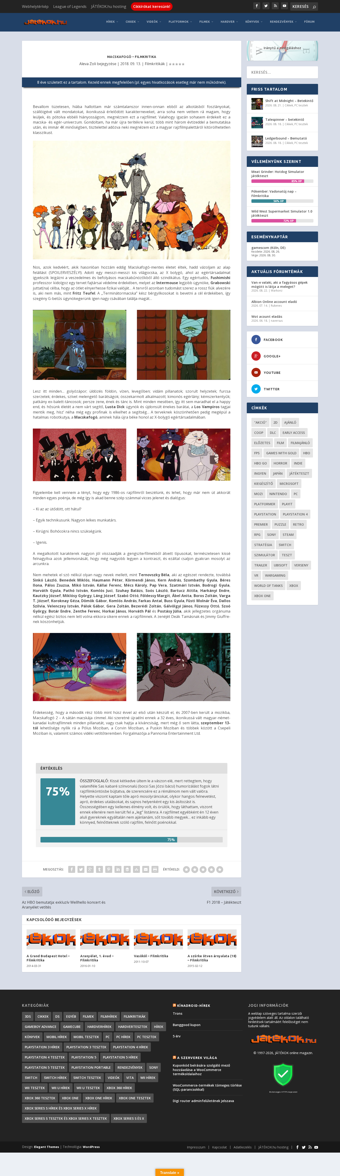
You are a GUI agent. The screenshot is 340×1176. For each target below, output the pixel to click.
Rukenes (276, 306)
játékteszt (299, 473)
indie (298, 463)
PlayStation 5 (83, 1057)
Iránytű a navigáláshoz (282, 48)
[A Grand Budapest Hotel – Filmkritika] (51, 939)
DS (57, 1016)
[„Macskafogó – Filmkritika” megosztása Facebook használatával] (71, 869)
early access (294, 432)
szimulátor (264, 555)
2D (275, 422)
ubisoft (280, 565)
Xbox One (262, 596)
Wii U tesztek (88, 1088)
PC (296, 494)
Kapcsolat (219, 1147)
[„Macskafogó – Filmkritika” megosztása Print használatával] (155, 869)
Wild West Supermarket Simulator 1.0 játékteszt (281, 213)
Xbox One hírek (98, 1098)
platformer (264, 504)
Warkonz (276, 290)
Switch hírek (55, 1077)
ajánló (290, 422)
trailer (260, 565)
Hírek (110, 21)
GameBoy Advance (40, 1026)
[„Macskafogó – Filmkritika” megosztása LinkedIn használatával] (118, 869)
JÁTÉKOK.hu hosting (108, 6)
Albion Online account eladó (274, 301)
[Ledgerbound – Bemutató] (257, 141)
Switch (285, 545)
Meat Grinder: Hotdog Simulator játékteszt (277, 173)
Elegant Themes (46, 1147)
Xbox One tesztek (135, 1098)
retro (298, 524)
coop (258, 432)
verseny (301, 565)
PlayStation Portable (91, 1067)
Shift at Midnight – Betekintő (289, 101)
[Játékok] (283, 1043)
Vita (130, 1077)
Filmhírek (109, 1016)
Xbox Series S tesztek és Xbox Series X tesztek (66, 1118)
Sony (271, 534)
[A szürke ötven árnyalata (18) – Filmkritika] (212, 939)
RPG (257, 534)
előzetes (262, 443)
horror (280, 463)
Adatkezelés (243, 1147)
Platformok (179, 21)
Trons (177, 1013)
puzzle (280, 524)
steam (288, 534)
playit (287, 504)
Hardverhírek (99, 1026)
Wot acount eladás (266, 316)
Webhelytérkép (35, 6)
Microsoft (289, 483)
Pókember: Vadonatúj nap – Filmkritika (274, 193)
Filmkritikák (155, 63)
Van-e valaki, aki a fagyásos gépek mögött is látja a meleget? (279, 284)
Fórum (309, 21)
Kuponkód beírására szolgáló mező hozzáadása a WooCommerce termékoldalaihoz (201, 1069)
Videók (152, 21)
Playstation (265, 514)
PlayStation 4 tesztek (45, 1057)
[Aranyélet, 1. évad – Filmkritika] (104, 939)
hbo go (260, 463)
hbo (306, 453)
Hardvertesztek (132, 1026)
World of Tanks (268, 585)
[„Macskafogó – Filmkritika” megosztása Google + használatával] (90, 869)
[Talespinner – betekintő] (257, 122)
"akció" (260, 422)
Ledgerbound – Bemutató (286, 138)
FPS (257, 453)
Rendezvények (281, 21)
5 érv (176, 1036)
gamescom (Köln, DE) (268, 247)
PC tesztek (301, 105)
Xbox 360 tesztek (40, 1098)
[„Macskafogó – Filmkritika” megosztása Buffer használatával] (127, 869)
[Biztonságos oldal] (283, 1087)
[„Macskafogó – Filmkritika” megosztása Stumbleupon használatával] (136, 869)
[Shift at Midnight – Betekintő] (257, 104)
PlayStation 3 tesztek (86, 1047)
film (280, 443)
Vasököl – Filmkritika (151, 956)
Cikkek (131, 21)
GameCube (72, 1026)
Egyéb (71, 1016)
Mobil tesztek (86, 1037)
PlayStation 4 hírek (130, 1047)
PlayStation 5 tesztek (45, 1067)
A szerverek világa (197, 1058)
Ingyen (260, 473)
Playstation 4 (295, 514)
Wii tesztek (35, 1088)
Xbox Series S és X (129, 1118)
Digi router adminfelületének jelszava (203, 1101)
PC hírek (123, 1037)
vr (256, 575)
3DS (28, 1016)
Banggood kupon (187, 1025)
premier (261, 524)
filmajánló (300, 443)
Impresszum (196, 1147)
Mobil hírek (56, 1037)
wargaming (275, 575)
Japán (278, 473)
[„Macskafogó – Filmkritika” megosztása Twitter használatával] (81, 869)
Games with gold (281, 453)
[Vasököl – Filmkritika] (158, 939)
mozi (258, 494)
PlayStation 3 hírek (42, 1047)
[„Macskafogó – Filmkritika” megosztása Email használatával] (145, 869)
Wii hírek (147, 1077)
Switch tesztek (87, 1077)
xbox (293, 585)
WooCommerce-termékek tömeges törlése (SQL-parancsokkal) (207, 1087)
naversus (277, 321)
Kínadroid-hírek (193, 1006)
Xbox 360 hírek (119, 1088)
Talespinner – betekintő (284, 119)
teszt (287, 555)
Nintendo (278, 494)
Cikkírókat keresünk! (151, 6)
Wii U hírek (61, 1088)
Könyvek (252, 21)
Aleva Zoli (87, 63)
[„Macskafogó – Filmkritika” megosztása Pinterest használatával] (108, 869)
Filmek (204, 21)
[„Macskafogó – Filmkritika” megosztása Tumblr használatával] (99, 869)
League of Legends (70, 6)
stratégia (263, 545)
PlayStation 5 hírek (120, 1057)
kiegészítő (263, 483)
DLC (273, 432)
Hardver (228, 21)
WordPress (91, 1147)
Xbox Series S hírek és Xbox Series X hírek (61, 1108)
